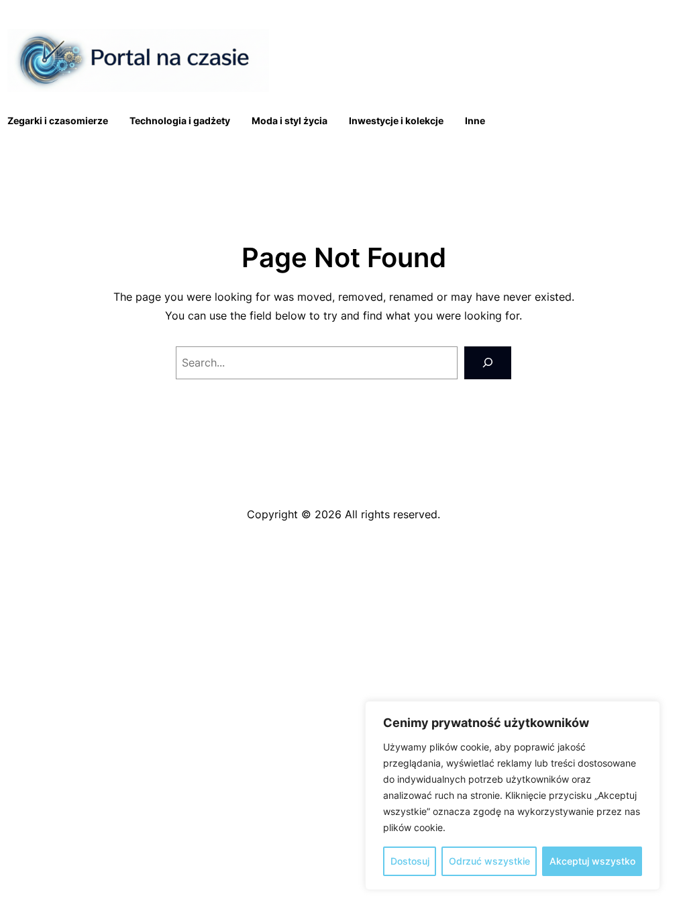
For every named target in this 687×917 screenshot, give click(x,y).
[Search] (487, 362)
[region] (512, 795)
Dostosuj (409, 861)
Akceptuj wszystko (592, 861)
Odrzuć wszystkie (489, 861)
